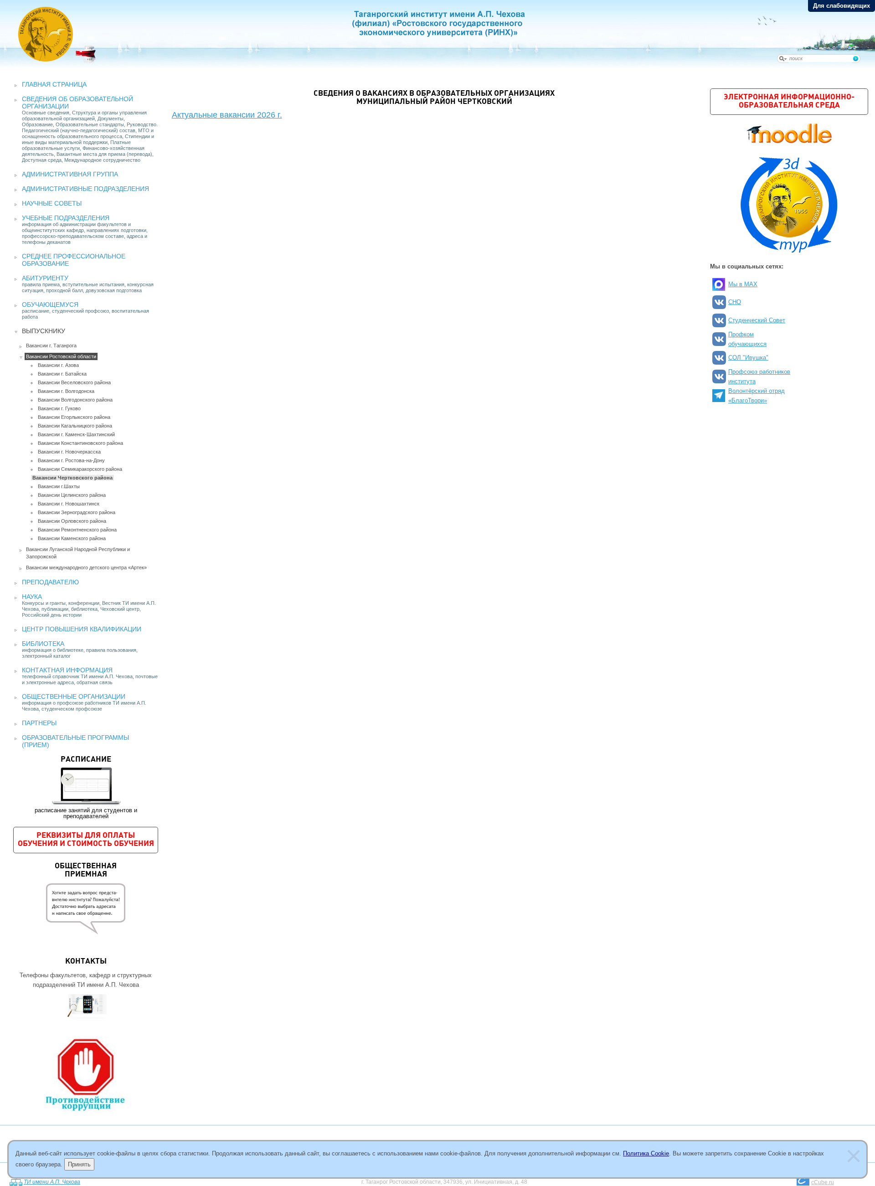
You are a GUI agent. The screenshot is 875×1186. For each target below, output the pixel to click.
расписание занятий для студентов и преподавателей (86, 787)
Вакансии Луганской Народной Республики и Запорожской (78, 553)
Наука (32, 596)
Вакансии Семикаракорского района (80, 469)
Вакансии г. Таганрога (51, 345)
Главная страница (54, 84)
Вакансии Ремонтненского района (77, 529)
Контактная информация (67, 670)
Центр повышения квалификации (81, 629)
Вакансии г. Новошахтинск (68, 503)
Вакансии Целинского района (72, 495)
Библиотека (43, 643)
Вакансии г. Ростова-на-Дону (71, 460)
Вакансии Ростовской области (61, 356)
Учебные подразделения (65, 218)
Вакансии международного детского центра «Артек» (86, 567)
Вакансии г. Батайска (62, 373)
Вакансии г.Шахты (59, 486)
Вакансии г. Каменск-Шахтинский (76, 434)
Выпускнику (43, 331)
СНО (734, 302)
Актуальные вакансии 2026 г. (227, 114)
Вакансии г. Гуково (59, 408)
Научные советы (52, 203)
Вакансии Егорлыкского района (74, 417)
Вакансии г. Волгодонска (66, 391)
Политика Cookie (646, 1153)
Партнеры (39, 723)
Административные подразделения (85, 188)
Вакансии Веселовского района (74, 382)
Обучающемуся (50, 304)
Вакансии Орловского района (72, 521)
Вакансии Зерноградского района (76, 512)
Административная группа (70, 174)
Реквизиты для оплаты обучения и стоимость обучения (86, 839)
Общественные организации (73, 696)
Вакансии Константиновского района (80, 443)
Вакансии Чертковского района (72, 477)
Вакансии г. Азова (58, 365)
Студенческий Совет (756, 320)
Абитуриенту (45, 278)
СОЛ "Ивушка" (748, 357)
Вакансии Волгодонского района (75, 399)
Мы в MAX (742, 284)
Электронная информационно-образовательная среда (789, 101)
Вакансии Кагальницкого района (75, 425)
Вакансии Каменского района (72, 538)
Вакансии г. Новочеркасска (69, 451)
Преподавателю (50, 582)
